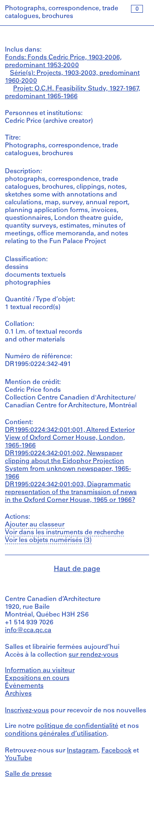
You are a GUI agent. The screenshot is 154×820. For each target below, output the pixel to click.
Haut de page (77, 569)
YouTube (18, 758)
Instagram (82, 751)
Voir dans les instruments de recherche (64, 532)
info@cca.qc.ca (28, 630)
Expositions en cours (37, 678)
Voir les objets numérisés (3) (48, 540)
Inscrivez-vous (27, 710)
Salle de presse (28, 774)
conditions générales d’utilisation (56, 734)
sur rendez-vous (93, 655)
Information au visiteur (40, 670)
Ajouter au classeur (34, 525)
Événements (24, 686)
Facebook (116, 751)
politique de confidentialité (77, 726)
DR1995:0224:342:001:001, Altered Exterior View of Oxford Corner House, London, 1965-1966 (70, 438)
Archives (18, 694)
